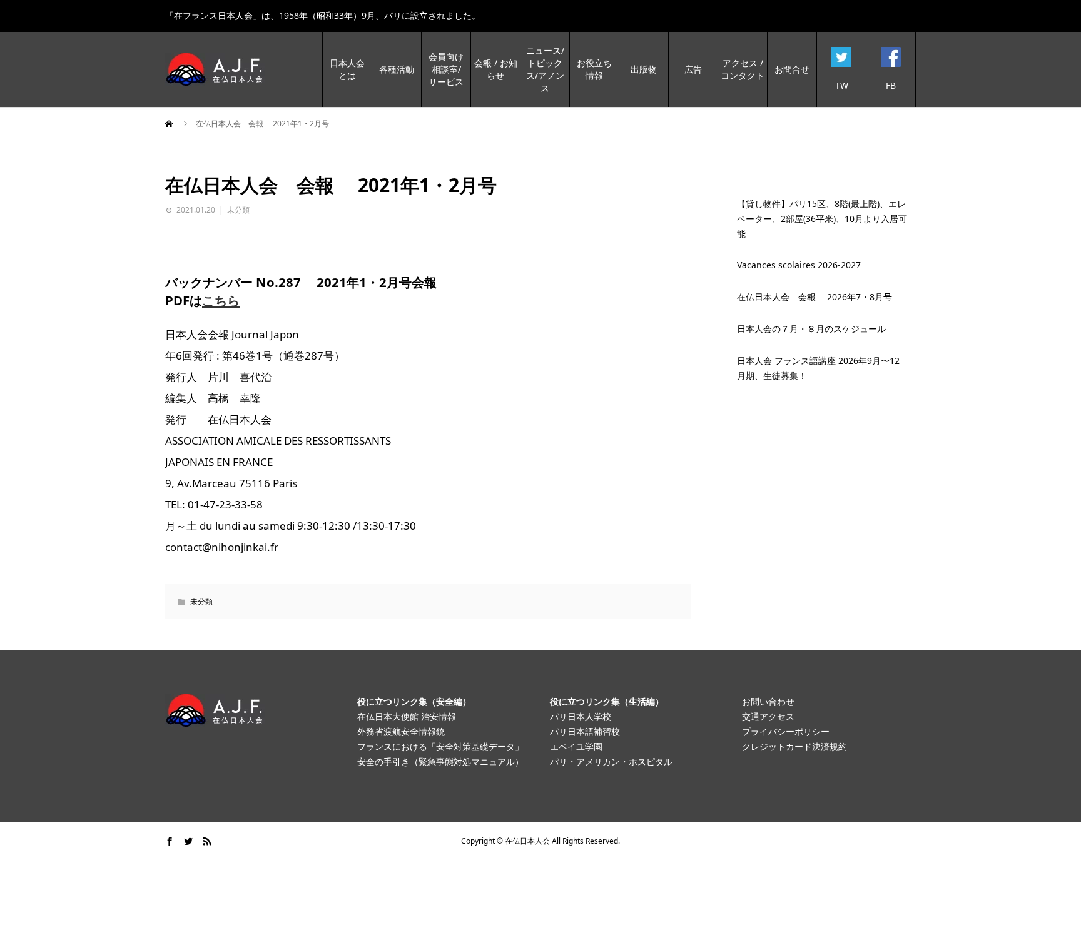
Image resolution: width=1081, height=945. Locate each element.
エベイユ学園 (576, 746)
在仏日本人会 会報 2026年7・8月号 (814, 297)
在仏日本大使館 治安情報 (406, 716)
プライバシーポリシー (786, 731)
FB (891, 85)
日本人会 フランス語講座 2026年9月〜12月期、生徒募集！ (818, 368)
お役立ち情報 (594, 69)
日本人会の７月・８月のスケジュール (811, 329)
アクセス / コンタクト (742, 69)
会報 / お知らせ (495, 69)
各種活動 (396, 69)
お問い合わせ (768, 701)
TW (841, 85)
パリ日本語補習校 (585, 731)
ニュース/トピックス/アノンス (545, 69)
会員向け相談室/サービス (446, 69)
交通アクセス (768, 716)
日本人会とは (347, 69)
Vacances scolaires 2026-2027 (799, 265)
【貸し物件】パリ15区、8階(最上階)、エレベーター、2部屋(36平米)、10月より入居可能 (822, 219)
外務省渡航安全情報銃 (401, 731)
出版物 (644, 69)
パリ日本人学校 (580, 716)
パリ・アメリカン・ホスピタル (611, 761)
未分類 (238, 210)
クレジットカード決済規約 (794, 746)
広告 (693, 69)
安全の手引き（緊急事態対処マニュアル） (440, 761)
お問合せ (791, 69)
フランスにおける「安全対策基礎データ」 (440, 746)
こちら (221, 300)
